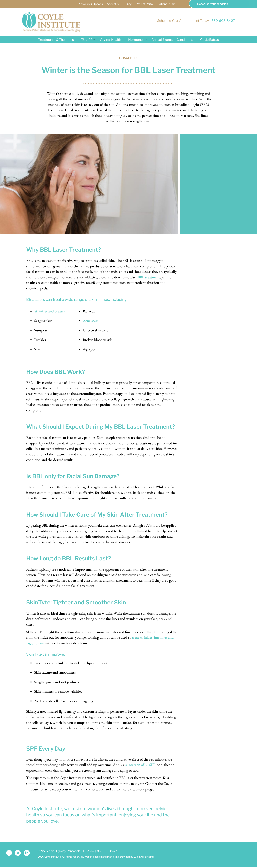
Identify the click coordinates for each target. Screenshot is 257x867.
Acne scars (90, 320)
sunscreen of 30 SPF (140, 764)
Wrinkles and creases (50, 311)
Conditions (185, 40)
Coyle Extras (209, 40)
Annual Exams (162, 40)
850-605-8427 (223, 21)
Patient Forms (166, 4)
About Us (113, 4)
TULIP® (86, 40)
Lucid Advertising (144, 856)
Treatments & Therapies (56, 40)
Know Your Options (90, 4)
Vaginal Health (110, 40)
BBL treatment (149, 277)
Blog (129, 4)
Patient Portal (144, 4)
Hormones (136, 40)
